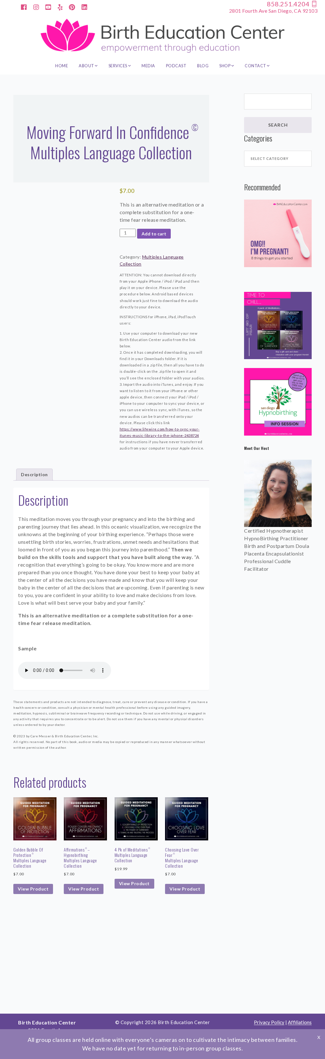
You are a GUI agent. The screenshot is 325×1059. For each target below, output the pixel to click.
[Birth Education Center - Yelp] (60, 6)
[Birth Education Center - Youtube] (48, 6)
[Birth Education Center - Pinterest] (72, 6)
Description (34, 474)
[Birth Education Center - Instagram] (36, 6)
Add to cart (154, 233)
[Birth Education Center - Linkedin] (85, 6)
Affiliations (300, 1022)
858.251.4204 (289, 4)
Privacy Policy (269, 1022)
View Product (33, 888)
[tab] (34, 475)
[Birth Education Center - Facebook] (24, 6)
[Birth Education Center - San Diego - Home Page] (162, 36)
